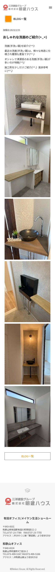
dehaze (50, 7)
